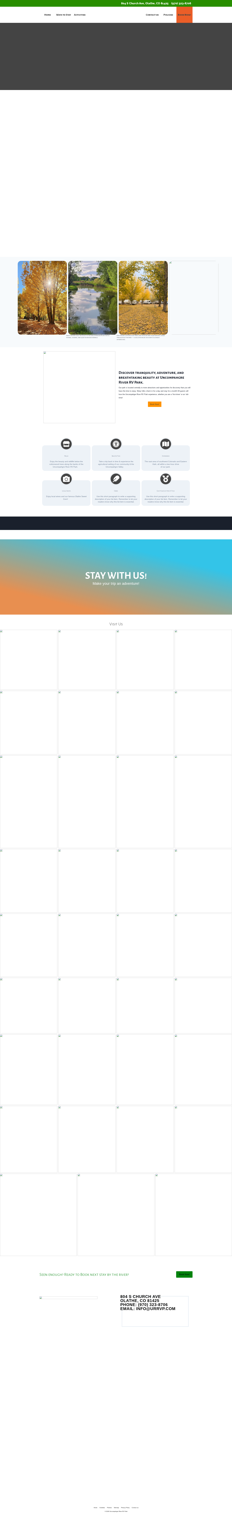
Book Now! (184, 1274)
